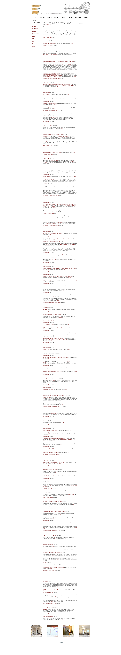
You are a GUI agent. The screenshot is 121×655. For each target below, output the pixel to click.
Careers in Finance (46, 349)
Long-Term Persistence (58, 596)
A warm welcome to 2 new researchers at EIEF (50, 165)
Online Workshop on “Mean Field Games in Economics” (52, 314)
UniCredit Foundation (46, 397)
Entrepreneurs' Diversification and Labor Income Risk (52, 107)
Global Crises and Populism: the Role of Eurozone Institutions (53, 567)
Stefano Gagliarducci (54, 160)
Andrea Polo (53, 490)
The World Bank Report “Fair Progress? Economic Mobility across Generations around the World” (59, 506)
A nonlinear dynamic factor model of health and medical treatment (54, 480)
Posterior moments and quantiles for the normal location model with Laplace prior (57, 425)
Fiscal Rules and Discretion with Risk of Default (51, 74)
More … (58, 300)
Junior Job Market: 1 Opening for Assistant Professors (52, 78)
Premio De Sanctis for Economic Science (50, 54)
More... (62, 128)
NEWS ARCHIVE (78, 17)
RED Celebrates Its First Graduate (48, 29)
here (68, 142)
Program (60, 317)
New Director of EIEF (46, 188)
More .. (65, 269)
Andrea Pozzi (45, 609)
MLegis (33, 46)
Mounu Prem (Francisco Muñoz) (48, 179)
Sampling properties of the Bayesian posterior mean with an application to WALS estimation (58, 376)
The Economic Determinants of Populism (50, 535)
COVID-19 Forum (46, 307)
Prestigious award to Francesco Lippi (49, 51)
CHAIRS (63, 17)
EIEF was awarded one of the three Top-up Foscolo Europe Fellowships (55, 395)
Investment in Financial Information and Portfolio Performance (53, 549)
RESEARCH (56, 17)
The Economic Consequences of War (68, 85)
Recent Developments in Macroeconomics (50, 598)
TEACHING (70, 17)
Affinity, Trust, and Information (48, 312)
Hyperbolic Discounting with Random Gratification (53, 75)
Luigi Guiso (55, 147)
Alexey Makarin (53, 413)
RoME (33, 38)
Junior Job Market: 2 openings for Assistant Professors (52, 302)
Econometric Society (63, 244)
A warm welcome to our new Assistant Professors (51, 454)
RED (33, 41)
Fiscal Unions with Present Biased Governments (51, 73)
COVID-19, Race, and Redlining (48, 324)
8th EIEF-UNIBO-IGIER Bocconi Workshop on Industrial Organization (54, 511)
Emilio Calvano (53, 259)
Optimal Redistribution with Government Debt (50, 76)
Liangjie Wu (53, 380)
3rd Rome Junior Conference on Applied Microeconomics (52, 552)
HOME (36, 17)
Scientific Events (35, 28)
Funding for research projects (48, 497)
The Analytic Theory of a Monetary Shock (50, 430)
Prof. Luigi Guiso (54, 64)
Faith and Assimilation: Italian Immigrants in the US (51, 285)
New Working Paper (46, 41)
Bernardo (63, 166)
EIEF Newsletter (45, 581)
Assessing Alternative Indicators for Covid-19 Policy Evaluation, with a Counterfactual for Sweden (59, 268)
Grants (33, 36)
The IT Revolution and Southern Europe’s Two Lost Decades (53, 589)
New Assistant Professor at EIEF (48, 544)
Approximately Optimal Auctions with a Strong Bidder (52, 152)
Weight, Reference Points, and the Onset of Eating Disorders (53, 466)
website (62, 187)
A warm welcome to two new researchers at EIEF (51, 195)
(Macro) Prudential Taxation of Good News (50, 433)
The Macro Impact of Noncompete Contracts (50, 280)
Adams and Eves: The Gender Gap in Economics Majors (52, 233)
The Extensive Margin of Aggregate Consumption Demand (53, 448)
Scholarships (34, 43)
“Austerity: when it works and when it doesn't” (50, 469)
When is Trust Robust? (47, 176)
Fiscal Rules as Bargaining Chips (48, 614)
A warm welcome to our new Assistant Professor (51, 96)
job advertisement (69, 132)
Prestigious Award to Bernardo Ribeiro (49, 88)
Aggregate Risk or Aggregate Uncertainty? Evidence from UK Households (55, 357)
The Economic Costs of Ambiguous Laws (50, 103)
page (63, 542)
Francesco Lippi (45, 136)
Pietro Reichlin (53, 248)
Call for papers (48, 24)
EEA (45, 541)
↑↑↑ (87, 644)
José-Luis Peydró (54, 117)
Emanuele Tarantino (46, 141)
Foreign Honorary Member (50, 223)
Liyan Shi (52, 546)
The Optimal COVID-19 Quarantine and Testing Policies (52, 371)
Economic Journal (71, 494)
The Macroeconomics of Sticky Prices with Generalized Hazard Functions (55, 327)
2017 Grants (45, 562)
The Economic (56, 245)
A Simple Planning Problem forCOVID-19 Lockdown (52, 367)
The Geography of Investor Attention (63, 238)
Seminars (34, 26)
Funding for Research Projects (48, 37)
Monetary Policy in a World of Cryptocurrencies (51, 452)
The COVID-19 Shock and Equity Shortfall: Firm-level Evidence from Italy (63, 333)
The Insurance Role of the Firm (48, 389)
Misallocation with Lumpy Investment (49, 43)
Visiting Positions (35, 33)
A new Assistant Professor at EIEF (48, 411)
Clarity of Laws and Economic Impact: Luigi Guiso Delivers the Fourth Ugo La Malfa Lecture (58, 61)
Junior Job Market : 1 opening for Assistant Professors (52, 530)
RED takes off (45, 183)
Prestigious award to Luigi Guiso (48, 145)
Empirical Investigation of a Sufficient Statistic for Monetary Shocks (54, 254)
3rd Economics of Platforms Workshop (49, 603)
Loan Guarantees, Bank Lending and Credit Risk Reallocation (53, 237)
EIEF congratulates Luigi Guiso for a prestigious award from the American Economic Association (59, 219)
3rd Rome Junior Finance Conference (49, 570)
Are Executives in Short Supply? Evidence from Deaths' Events (53, 338)
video (56, 542)
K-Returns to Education (47, 385)
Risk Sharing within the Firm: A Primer (49, 320)
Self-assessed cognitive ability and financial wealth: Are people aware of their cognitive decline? (59, 522)
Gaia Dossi (57, 47)
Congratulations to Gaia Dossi (48, 45)
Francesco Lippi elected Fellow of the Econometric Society (53, 134)
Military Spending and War (47, 94)
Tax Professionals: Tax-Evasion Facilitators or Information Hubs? (54, 462)
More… (63, 40)
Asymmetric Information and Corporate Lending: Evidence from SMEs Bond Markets (57, 276)
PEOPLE (48, 17)
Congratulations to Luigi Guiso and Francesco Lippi (51, 241)
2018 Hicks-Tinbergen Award (48, 592)
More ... (72, 43)
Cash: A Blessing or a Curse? (66, 255)
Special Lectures (35, 31)
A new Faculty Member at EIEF (48, 154)
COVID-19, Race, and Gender (48, 272)
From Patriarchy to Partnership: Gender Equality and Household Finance (55, 294)
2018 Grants (45, 420)
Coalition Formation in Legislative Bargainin (50, 475)
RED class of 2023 (55, 185)
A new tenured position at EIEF (48, 607)
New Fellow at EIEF (46, 115)
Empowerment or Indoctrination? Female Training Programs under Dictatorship (56, 84)
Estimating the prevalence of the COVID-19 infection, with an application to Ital (56, 332)
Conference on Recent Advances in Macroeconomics (52, 391)
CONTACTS (86, 17)
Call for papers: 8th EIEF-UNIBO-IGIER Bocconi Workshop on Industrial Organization (57, 524)
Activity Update (45, 351)
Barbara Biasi (70, 215)
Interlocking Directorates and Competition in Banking (58, 339)
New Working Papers (46, 82)
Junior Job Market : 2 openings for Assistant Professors (52, 406)
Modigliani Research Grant (47, 48)
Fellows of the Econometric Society (63, 136)
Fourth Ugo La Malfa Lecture (66, 64)
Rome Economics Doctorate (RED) (49, 296)
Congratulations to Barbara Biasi (48, 213)
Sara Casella (53, 156)
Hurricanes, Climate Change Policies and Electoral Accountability (54, 438)
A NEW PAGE (45, 309)
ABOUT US (42, 17)
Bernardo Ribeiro (54, 112)
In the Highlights (45, 56)
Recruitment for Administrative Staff (49, 130)
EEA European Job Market (47, 540)
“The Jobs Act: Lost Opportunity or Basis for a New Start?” (52, 501)
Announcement (45, 305)
